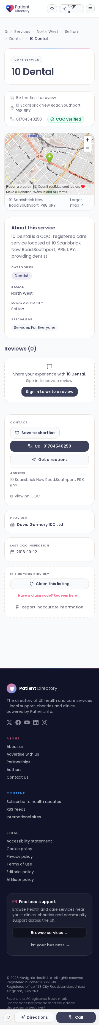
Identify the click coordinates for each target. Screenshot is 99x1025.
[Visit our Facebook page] (18, 722)
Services (22, 31)
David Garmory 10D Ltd (40, 524)
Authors (14, 769)
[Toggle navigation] (90, 8)
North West (47, 31)
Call (79, 1017)
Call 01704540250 (53, 446)
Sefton (71, 31)
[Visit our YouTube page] (27, 722)
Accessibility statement (29, 841)
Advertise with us (23, 754)
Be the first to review (36, 97)
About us (15, 746)
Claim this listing (53, 583)
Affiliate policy (20, 879)
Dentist (16, 38)
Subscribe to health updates (34, 801)
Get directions (53, 459)
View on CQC (27, 496)
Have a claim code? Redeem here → (49, 595)
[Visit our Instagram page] (44, 722)
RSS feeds (16, 809)
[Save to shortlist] (7, 1017)
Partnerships (18, 762)
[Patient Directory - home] (22, 8)
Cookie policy (19, 849)
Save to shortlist (38, 432)
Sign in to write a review (49, 391)
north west (22, 293)
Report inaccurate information (52, 607)
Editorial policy (20, 872)
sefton (17, 309)
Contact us (17, 777)
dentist (22, 275)
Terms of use (19, 864)
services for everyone (35, 327)
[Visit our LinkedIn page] (35, 722)
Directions (37, 1017)
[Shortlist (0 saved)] (52, 8)
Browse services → (49, 932)
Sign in (72, 8)
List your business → (49, 945)
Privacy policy (20, 856)
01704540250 (29, 119)
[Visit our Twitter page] (9, 722)
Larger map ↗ (77, 202)
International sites (24, 817)
